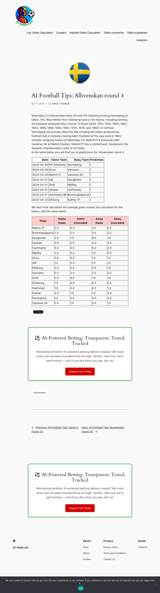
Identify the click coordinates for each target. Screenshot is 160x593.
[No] (156, 584)
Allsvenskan (40, 392)
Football (65, 103)
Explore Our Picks (80, 371)
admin (55, 103)
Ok (80, 588)
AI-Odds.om (20, 547)
